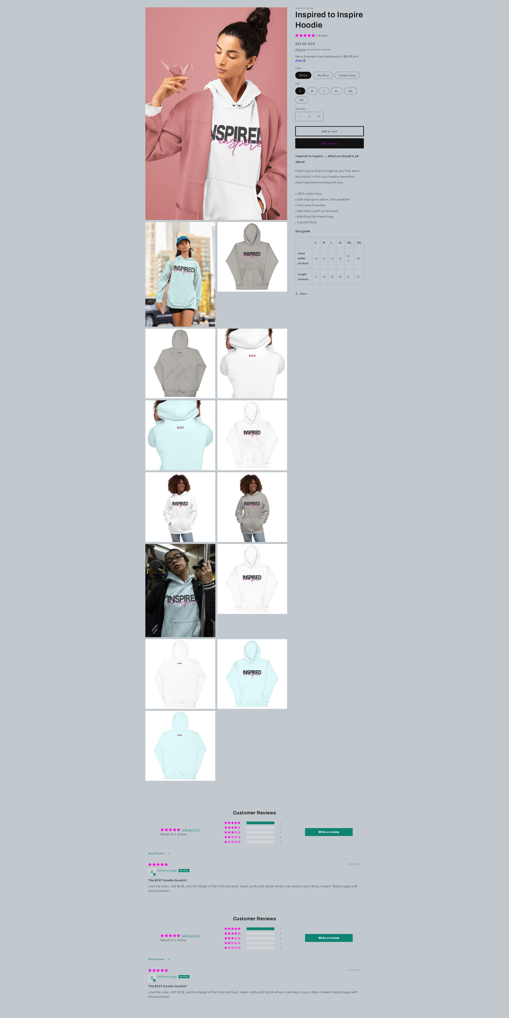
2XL (350, 91)
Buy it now (329, 143)
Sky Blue (323, 75)
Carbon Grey (347, 75)
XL (336, 91)
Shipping (300, 49)
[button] (305, 35)
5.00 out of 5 (191, 830)
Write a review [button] (329, 832)
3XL (301, 100)
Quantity (300, 108)
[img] (158, 864)
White (303, 75)
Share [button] (303, 293)
